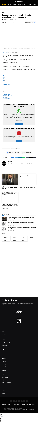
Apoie (3, 331)
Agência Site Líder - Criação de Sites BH (28, 409)
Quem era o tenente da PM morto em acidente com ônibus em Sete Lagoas (27, 186)
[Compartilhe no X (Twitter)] (9, 22)
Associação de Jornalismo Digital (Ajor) (15, 306)
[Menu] (2, 1)
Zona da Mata (4, 366)
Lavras (31, 51)
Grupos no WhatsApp (5, 340)
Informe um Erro (4, 339)
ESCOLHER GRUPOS (19, 123)
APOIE (4, 4)
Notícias (12, 148)
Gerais (3, 12)
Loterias (29, 4)
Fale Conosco (4, 336)
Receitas (3, 391)
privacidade (32, 119)
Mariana (19, 4)
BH (2, 355)
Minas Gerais (8, 148)
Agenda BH (3, 390)
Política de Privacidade (13, 405)
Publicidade (22, 404)
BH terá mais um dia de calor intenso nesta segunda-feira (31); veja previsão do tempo (10, 205)
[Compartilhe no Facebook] (7, 22)
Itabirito (14, 4)
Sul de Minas (5, 52)
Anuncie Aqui (4, 334)
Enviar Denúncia (4, 337)
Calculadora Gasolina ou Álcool (7, 380)
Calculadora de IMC (5, 377)
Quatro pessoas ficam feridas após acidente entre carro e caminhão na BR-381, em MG (22, 228)
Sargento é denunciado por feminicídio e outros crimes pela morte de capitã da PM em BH (10, 187)
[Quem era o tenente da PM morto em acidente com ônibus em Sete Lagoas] (28, 179)
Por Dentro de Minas (13, 409)
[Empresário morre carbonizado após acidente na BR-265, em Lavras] (19, 36)
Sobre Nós (4, 404)
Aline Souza (6, 19)
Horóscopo (3, 393)
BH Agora (9, 4)
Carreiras (24, 4)
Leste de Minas (4, 363)
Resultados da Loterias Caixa (6, 382)
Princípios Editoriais (5, 345)
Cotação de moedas (5, 379)
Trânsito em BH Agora (5, 372)
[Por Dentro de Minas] (19, 2)
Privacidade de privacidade (6, 342)
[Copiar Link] (12, 22)
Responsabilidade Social (24, 405)
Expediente (3, 332)
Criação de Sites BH (5, 383)
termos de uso (26, 119)
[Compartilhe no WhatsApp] (11, 22)
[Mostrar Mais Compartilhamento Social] (14, 22)
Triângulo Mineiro (4, 364)
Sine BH (3, 374)
